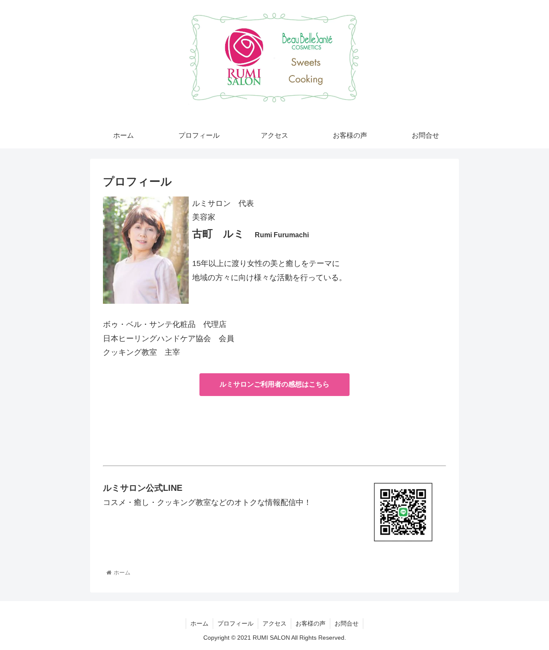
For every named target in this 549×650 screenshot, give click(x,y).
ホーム (199, 623)
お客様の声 (311, 623)
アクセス (274, 623)
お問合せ (347, 623)
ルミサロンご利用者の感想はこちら (274, 384)
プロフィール (235, 623)
